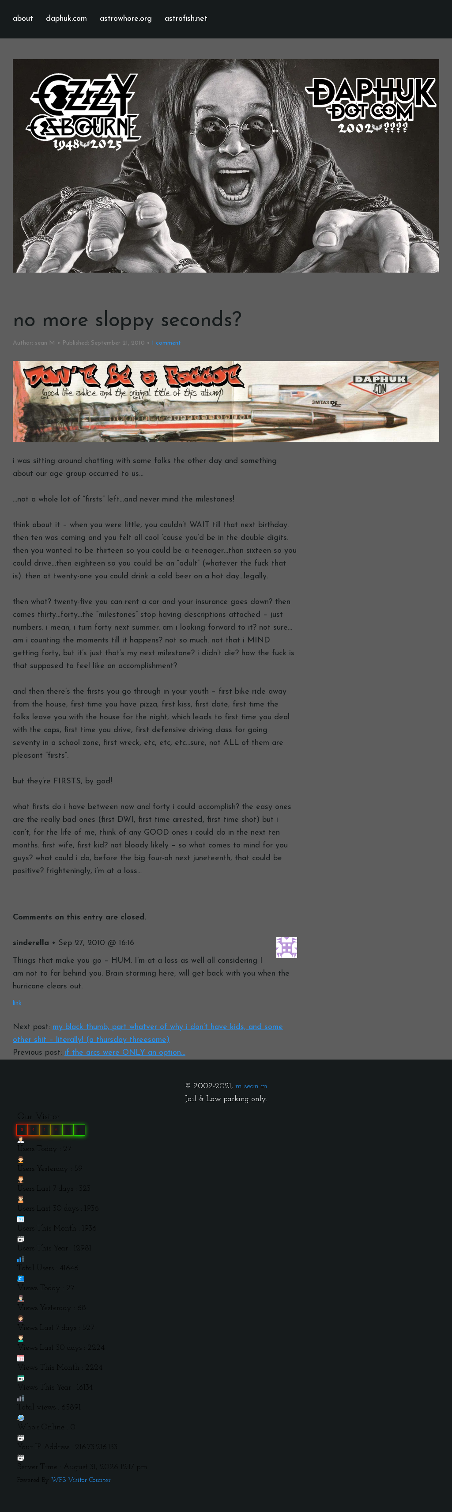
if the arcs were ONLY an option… (124, 1053)
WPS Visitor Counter (81, 1480)
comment (166, 343)
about (23, 19)
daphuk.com (66, 19)
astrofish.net (186, 19)
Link (17, 1003)
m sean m (251, 1086)
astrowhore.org (126, 19)
